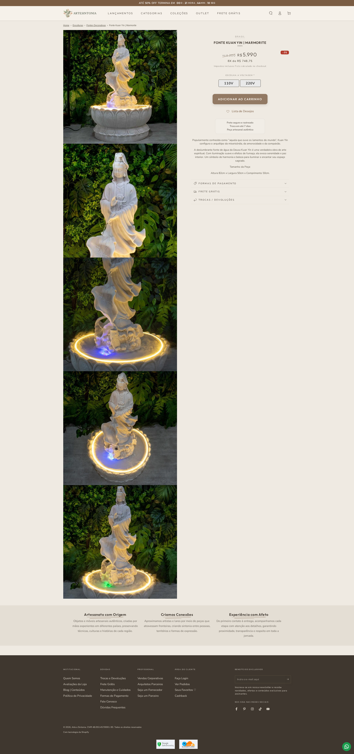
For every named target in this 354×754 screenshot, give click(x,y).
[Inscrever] (289, 679)
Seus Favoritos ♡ (185, 690)
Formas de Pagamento (114, 696)
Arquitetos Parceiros (150, 684)
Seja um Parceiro (148, 696)
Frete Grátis (107, 684)
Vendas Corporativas (150, 678)
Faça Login (181, 678)
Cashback (181, 696)
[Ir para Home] (79, 13)
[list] (177, 624)
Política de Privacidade (77, 696)
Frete (237, 66)
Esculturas (78, 25)
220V (250, 83)
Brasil (240, 36)
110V (228, 83)
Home (66, 25)
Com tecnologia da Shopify (76, 732)
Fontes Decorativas (96, 25)
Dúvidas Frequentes (112, 707)
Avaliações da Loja (75, 684)
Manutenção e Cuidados (115, 690)
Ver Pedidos (182, 684)
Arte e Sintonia (79, 727)
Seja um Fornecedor (150, 690)
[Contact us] (346, 746)
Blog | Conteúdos (74, 690)
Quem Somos (71, 678)
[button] (270, 13)
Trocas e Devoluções (113, 678)
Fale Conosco (108, 701)
